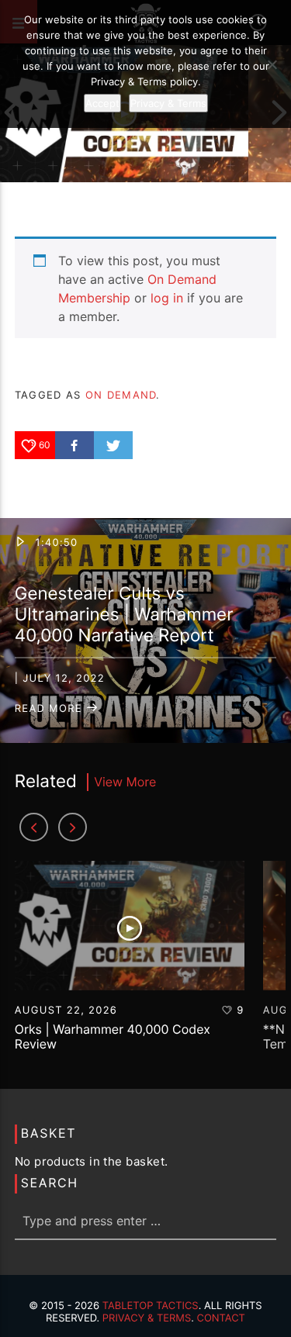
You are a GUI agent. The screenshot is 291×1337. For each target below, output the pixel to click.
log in (167, 298)
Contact (220, 1318)
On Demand (121, 395)
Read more (50, 709)
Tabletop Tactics (150, 1306)
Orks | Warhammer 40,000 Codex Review (112, 1036)
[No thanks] (271, 64)
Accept (102, 103)
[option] (129, 963)
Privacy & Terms (146, 1318)
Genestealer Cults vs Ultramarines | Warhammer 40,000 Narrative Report (124, 614)
